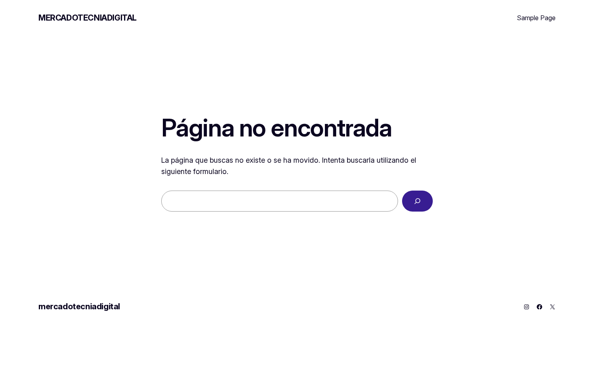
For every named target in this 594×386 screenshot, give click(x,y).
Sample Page (536, 18)
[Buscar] (417, 201)
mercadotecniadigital (87, 18)
